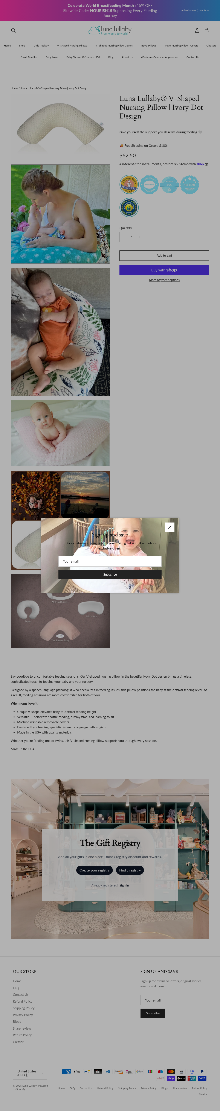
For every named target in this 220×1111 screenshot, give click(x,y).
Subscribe (110, 574)
